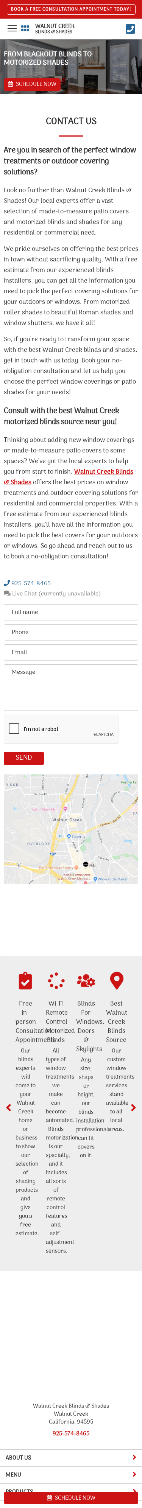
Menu (13, 1475)
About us (18, 1458)
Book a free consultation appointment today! (71, 9)
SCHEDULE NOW (74, 1498)
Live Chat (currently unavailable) (56, 594)
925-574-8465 (30, 584)
